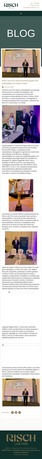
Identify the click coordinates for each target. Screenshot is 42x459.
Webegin (25, 454)
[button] (21, 13)
